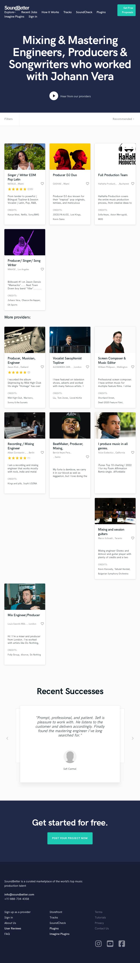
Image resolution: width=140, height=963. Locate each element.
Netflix (24, 214)
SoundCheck (84, 12)
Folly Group (13, 654)
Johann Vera (14, 300)
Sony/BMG (33, 214)
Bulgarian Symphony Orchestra (113, 573)
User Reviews (12, 928)
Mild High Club (15, 398)
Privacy (99, 923)
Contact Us (102, 928)
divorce (24, 654)
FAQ (7, 934)
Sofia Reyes (103, 214)
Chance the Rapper (31, 300)
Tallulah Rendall (122, 569)
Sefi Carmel (69, 768)
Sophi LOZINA (30, 483)
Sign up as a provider (17, 912)
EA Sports (12, 305)
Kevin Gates (59, 219)
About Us (10, 923)
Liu (54, 398)
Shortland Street (106, 398)
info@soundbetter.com (19, 894)
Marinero (28, 398)
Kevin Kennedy (105, 569)
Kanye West (13, 214)
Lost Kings (75, 214)
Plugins (101, 12)
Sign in (33, 16)
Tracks (67, 12)
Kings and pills (15, 483)
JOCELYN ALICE (61, 214)
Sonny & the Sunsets (18, 402)
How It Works (50, 12)
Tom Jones (62, 398)
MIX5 (100, 219)
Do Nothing (35, 654)
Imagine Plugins (14, 16)
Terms (98, 912)
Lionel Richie (76, 398)
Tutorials (100, 917)
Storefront (56, 912)
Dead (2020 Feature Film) (110, 402)
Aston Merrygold (118, 214)
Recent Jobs (29, 12)
